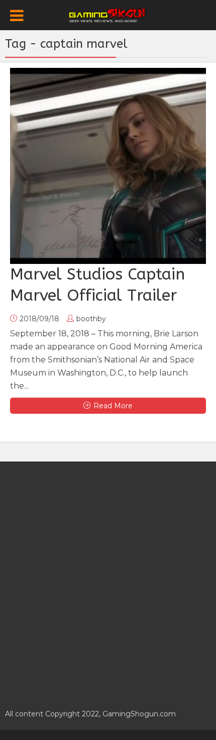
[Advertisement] (108, 580)
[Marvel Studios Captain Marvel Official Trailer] (108, 166)
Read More (113, 405)
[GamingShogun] (108, 14)
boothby (91, 318)
